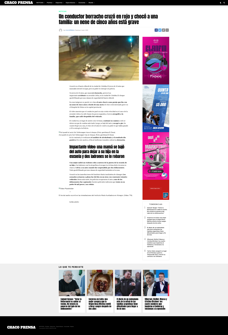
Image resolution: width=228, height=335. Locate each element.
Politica (49, 3)
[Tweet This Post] (159, 30)
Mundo (91, 3)
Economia (82, 3)
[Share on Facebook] (156, 30)
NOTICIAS (39, 3)
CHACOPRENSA (70, 30)
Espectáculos (70, 3)
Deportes (59, 3)
